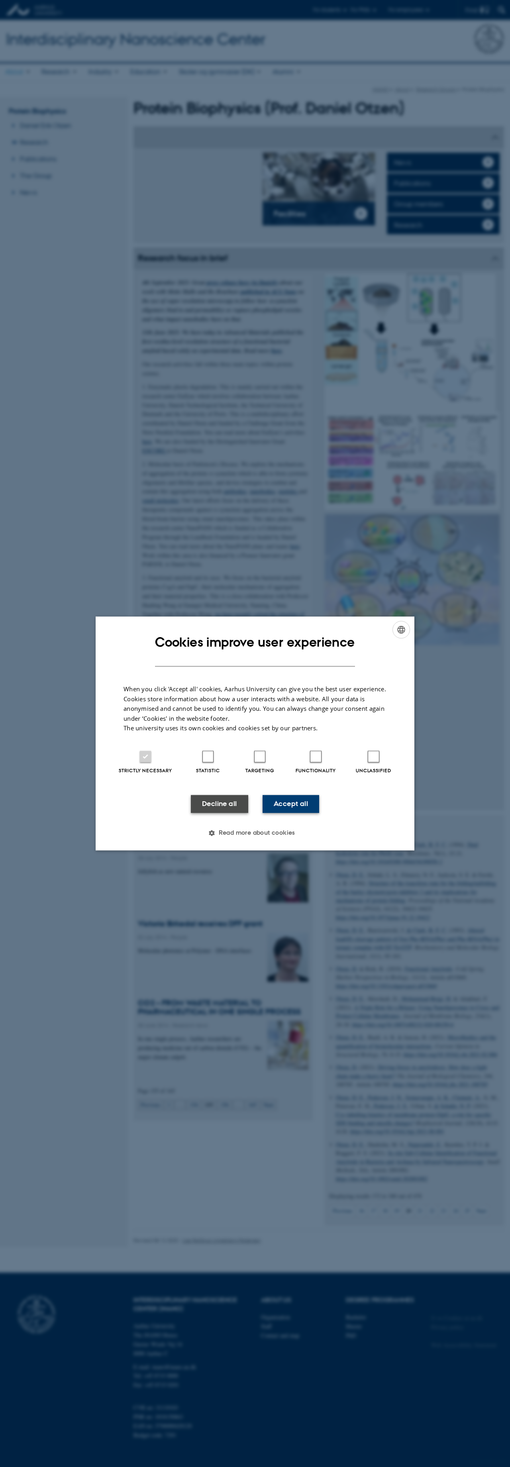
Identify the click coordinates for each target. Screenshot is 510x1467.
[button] (255, 833)
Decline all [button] (219, 803)
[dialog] (255, 733)
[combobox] (401, 629)
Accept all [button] (291, 803)
